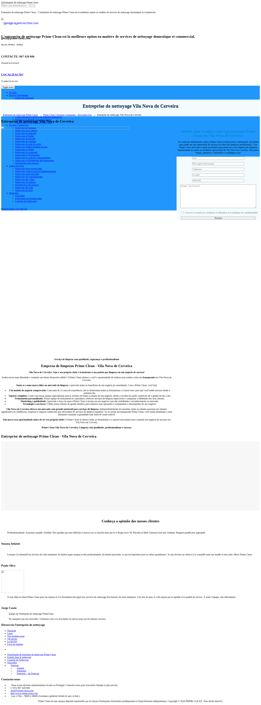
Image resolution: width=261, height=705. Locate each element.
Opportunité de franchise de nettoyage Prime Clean (31, 654)
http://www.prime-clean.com (24, 693)
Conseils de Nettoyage (18, 660)
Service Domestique (18, 95)
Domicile (11, 630)
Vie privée (12, 639)
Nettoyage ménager (24, 98)
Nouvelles (12, 662)
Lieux (10, 633)
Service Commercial (18, 125)
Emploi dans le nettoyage (19, 657)
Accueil (12, 92)
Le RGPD (12, 641)
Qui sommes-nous (15, 636)
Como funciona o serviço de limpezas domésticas (38, 117)
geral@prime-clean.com (22, 690)
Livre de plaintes (15, 644)
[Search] (32, 5)
